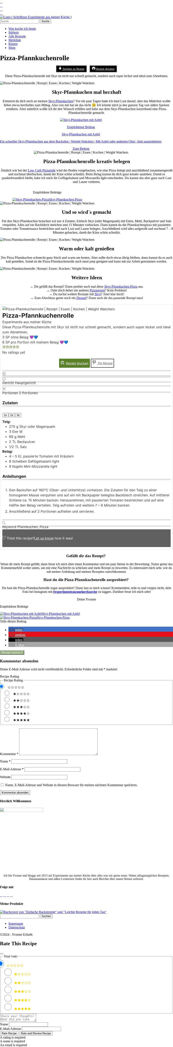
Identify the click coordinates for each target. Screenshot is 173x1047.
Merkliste (14, 40)
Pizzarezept (97, 290)
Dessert (81, 298)
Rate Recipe (9, 1033)
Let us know (44, 538)
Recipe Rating (9, 676)
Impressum (15, 923)
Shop (11, 47)
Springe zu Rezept (73, 69)
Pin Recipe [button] (104, 363)
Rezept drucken (105, 69)
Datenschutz (16, 927)
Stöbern (13, 32)
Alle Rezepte (17, 36)
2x (11, 415)
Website (5, 777)
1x (5, 415)
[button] (4, 347)
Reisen (13, 44)
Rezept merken (12, 652)
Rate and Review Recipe (36, 1033)
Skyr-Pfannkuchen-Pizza (120, 286)
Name (5, 761)
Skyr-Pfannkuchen (60, 101)
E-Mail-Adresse (12, 769)
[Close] (1, 953)
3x (18, 415)
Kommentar (9, 754)
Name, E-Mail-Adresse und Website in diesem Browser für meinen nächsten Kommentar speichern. (71, 785)
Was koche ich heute (22, 28)
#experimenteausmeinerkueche (75, 592)
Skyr (98, 294)
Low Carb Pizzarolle (41, 170)
